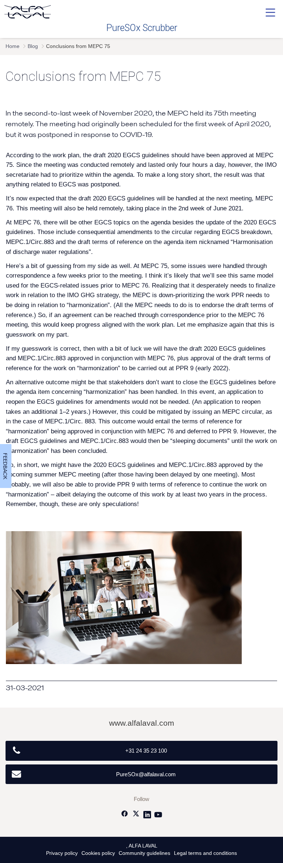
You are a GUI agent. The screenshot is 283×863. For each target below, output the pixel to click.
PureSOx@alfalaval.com (146, 774)
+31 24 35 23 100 (146, 750)
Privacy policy (62, 853)
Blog (33, 46)
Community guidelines (144, 853)
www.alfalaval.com (141, 723)
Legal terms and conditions (205, 853)
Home (13, 46)
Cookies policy (98, 853)
